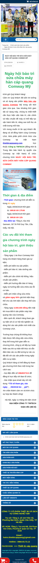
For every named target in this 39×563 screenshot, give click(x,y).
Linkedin (9, 66)
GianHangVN (23, 562)
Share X (21, 62)
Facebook (9, 62)
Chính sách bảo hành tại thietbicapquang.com (18, 437)
